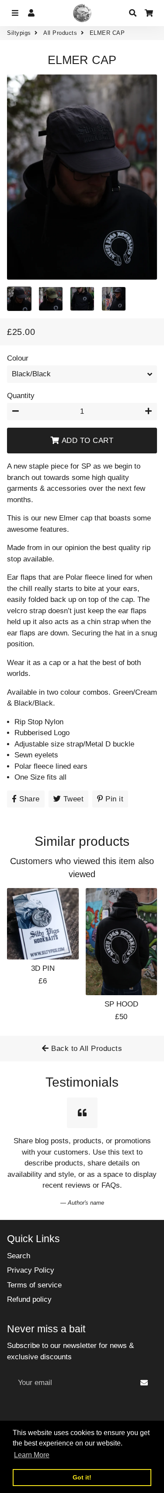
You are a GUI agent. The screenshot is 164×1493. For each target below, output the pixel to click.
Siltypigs (19, 33)
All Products (60, 33)
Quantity (21, 396)
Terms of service (34, 1285)
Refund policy (29, 1299)
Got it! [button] (82, 1477)
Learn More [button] (31, 1455)
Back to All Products (85, 1048)
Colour (17, 358)
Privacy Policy (30, 1270)
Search (18, 1256)
